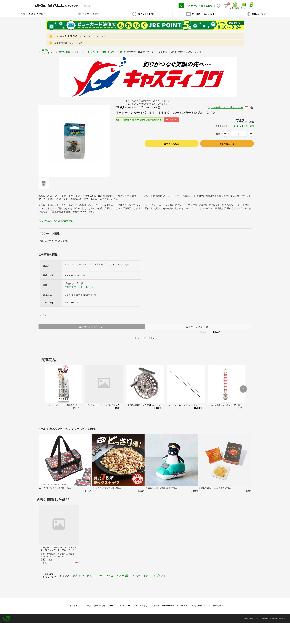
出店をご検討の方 (198, 605)
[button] (243, 389)
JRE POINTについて (116, 605)
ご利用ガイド (71, 605)
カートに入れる (171, 143)
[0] (226, 6)
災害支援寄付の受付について (68, 43)
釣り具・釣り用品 (97, 51)
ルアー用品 (122, 575)
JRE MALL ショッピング (45, 51)
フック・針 (117, 51)
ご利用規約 (154, 605)
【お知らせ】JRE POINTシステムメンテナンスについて (80, 36)
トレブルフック (140, 575)
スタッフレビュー (198, 326)
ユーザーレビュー (91, 326)
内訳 (252, 126)
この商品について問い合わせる (227, 107)
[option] (74, 141)
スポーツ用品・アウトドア (70, 51)
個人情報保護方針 (216, 605)
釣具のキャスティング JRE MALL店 (93, 575)
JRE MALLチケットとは (137, 605)
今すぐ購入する (226, 143)
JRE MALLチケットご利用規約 (174, 605)
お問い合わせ (99, 605)
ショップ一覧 (85, 605)
